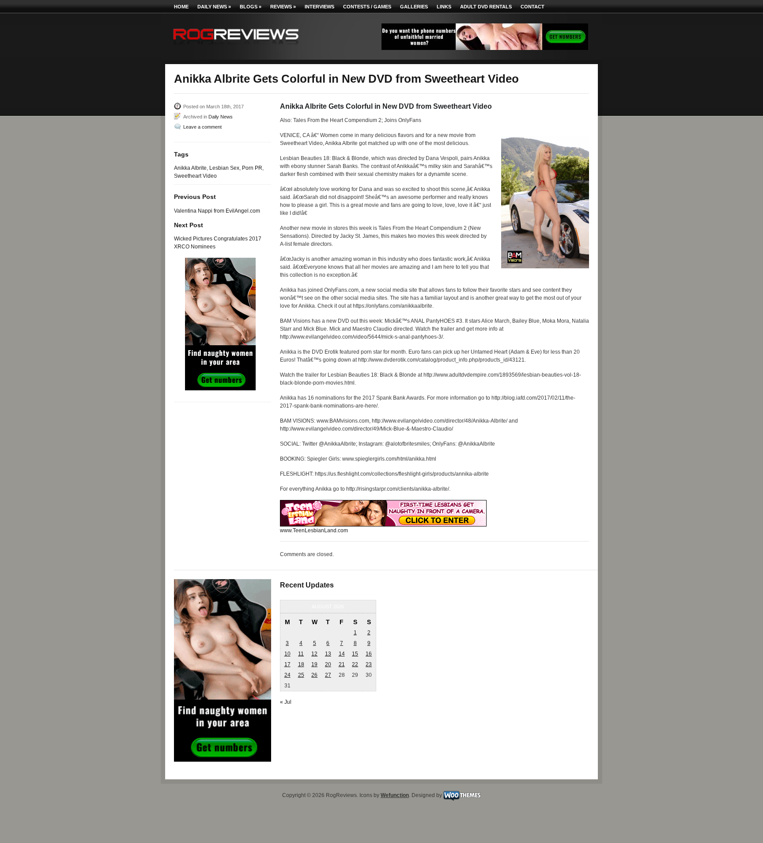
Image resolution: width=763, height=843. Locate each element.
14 (342, 654)
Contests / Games (367, 6)
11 (301, 654)
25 (301, 675)
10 (287, 654)
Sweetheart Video (195, 176)
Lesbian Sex (224, 168)
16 (369, 654)
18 (301, 664)
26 (314, 675)
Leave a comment (202, 127)
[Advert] (485, 48)
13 (328, 654)
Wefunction (395, 795)
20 (328, 664)
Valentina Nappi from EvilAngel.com (217, 211)
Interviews (319, 6)
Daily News (214, 6)
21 (342, 664)
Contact (532, 6)
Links (444, 6)
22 (355, 664)
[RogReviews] (236, 46)
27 (328, 675)
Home (181, 6)
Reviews (283, 6)
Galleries (414, 6)
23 (369, 664)
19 (314, 664)
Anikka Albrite (190, 168)
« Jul (285, 702)
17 (287, 664)
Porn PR (252, 168)
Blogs (250, 6)
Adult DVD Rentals (486, 6)
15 (355, 654)
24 (287, 675)
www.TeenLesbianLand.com (314, 530)
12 (314, 654)
